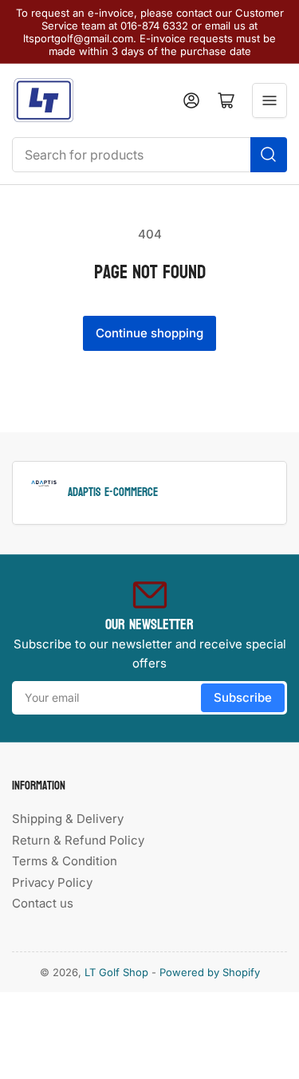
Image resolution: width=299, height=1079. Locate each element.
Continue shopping (149, 333)
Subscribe (243, 697)
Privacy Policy (52, 882)
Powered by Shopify (209, 972)
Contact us (42, 903)
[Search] (268, 154)
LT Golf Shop (116, 972)
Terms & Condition (64, 860)
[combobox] (149, 154)
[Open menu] (269, 100)
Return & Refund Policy (78, 840)
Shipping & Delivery (68, 818)
